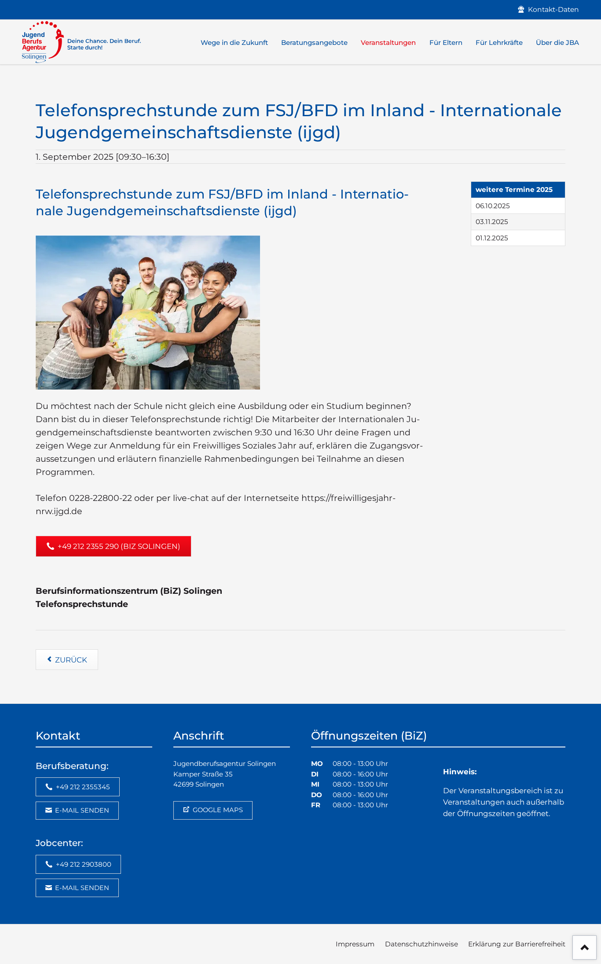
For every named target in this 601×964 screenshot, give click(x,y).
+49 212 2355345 (82, 787)
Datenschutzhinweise (421, 944)
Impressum (355, 944)
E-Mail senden (81, 810)
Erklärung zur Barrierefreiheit (516, 944)
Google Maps (217, 810)
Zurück (71, 659)
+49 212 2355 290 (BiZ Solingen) (118, 546)
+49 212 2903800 (82, 864)
